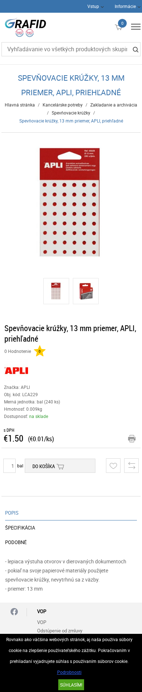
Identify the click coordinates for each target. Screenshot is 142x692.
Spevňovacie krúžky (71, 113)
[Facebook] (14, 612)
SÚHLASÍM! (71, 685)
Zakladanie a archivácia (113, 105)
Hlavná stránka (20, 105)
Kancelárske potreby (63, 105)
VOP (41, 622)
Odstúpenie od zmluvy (59, 630)
